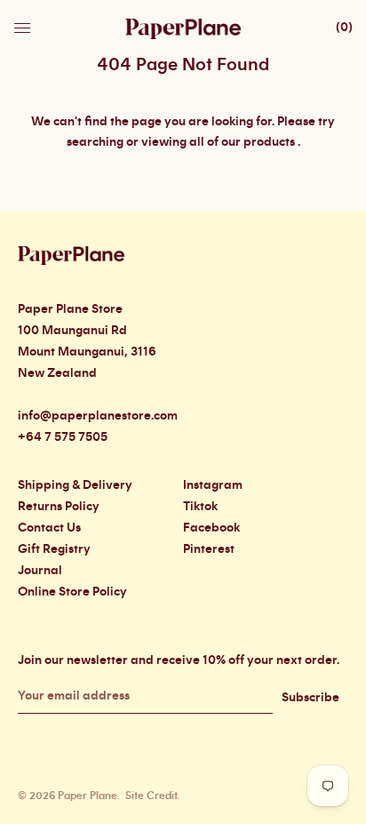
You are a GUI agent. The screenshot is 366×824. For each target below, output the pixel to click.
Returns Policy (58, 506)
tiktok (200, 506)
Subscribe (310, 698)
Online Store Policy (72, 592)
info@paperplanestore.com (98, 416)
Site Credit (151, 795)
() (344, 27)
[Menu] (24, 23)
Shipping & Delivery (75, 485)
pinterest (209, 549)
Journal (40, 570)
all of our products (242, 142)
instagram (213, 485)
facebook (211, 528)
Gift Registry (54, 549)
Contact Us (49, 528)
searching (95, 142)
